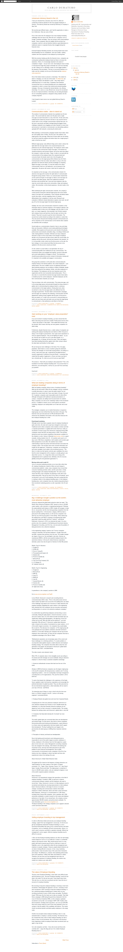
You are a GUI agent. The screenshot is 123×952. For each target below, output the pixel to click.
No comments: (59, 103)
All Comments (77, 112)
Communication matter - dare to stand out (47, 111)
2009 (74, 80)
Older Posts (65, 940)
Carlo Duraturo (78, 21)
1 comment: (58, 303)
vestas (38, 489)
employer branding (62, 304)
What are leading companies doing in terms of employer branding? (48, 384)
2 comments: (58, 373)
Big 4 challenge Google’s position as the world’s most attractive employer (49, 499)
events (62, 488)
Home (47, 940)
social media (35, 306)
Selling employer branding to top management (48, 817)
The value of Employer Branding (43, 872)
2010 (74, 77)
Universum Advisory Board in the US (45, 18)
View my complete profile (79, 38)
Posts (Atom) (42, 943)
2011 (74, 68)
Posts (75, 109)
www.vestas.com (58, 436)
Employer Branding (75, 45)
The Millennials (60, 78)
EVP (61, 374)
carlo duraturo (41, 304)
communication (51, 304)
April (76, 70)
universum (65, 374)
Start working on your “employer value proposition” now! (50, 315)
